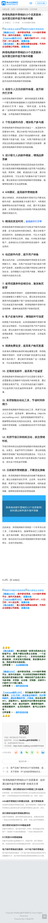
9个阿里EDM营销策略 (12, 837)
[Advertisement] (24, 627)
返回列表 (23, 761)
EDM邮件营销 (22, 9)
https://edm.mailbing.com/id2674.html (28, 746)
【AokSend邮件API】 (12, 38)
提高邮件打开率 (34, 221)
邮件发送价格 (22, 686)
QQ (21, 752)
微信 (27, 752)
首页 (13, 9)
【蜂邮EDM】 (9, 32)
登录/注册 (41, 3)
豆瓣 (32, 752)
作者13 (7, 23)
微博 (16, 752)
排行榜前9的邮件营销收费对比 (16, 813)
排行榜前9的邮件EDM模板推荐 (16, 825)
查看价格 (27, 35)
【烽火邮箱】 (8, 44)
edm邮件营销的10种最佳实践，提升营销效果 (23, 801)
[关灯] (44, 916)
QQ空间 (37, 752)
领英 (43, 752)
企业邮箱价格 (22, 665)
